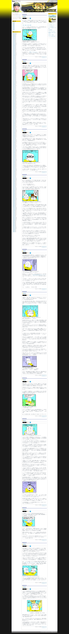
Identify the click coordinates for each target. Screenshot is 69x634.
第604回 (14, 25)
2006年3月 (14, 224)
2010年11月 (14, 179)
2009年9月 (14, 190)
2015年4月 (14, 136)
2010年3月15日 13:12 (44, 375)
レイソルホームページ (51, 23)
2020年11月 (14, 82)
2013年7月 (14, 153)
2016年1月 (14, 129)
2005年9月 (14, 229)
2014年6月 (14, 144)
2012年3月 (14, 166)
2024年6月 (14, 47)
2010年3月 (14, 185)
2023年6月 (14, 57)
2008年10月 (14, 199)
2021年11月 (14, 72)
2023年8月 (14, 55)
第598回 (24, 587)
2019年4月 (14, 97)
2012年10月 (14, 160)
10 (16, 16)
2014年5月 (14, 145)
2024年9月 (14, 45)
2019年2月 (14, 99)
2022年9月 (14, 64)
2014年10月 (14, 141)
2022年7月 (14, 66)
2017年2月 (14, 118)
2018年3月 (14, 108)
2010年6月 (14, 183)
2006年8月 (14, 220)
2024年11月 (14, 43)
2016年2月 (14, 128)
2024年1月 (14, 51)
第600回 (24, 509)
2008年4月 (14, 204)
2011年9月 (14, 171)
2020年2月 (14, 89)
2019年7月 (14, 95)
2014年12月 (14, 139)
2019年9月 (14, 93)
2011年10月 (14, 170)
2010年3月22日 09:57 (44, 246)
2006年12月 (14, 217)
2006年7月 (14, 221)
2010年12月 (14, 178)
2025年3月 (14, 40)
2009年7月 (14, 192)
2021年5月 (14, 77)
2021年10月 (14, 73)
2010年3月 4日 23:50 (44, 582)
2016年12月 (14, 120)
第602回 (14, 27)
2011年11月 (14, 169)
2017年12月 (14, 110)
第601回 (24, 420)
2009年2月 (14, 196)
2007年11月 (14, 208)
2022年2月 (14, 70)
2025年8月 (14, 36)
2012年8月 (14, 162)
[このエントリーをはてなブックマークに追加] (30, 63)
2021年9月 (14, 74)
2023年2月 (14, 60)
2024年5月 (14, 48)
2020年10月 (14, 83)
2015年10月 (14, 131)
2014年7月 (14, 143)
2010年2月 (14, 186)
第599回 (14, 29)
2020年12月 (14, 81)
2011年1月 (14, 177)
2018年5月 (14, 106)
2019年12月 (14, 91)
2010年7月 (14, 182)
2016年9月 (14, 122)
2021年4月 (14, 78)
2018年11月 (14, 101)
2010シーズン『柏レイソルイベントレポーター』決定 (32, 562)
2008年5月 (14, 203)
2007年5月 (14, 213)
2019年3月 (14, 98)
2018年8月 (14, 104)
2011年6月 (14, 173)
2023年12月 (14, 52)
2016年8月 (14, 123)
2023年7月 (14, 56)
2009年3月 (14, 195)
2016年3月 (14, 127)
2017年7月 (14, 114)
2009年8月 (14, 191)
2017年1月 (14, 119)
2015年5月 (14, 135)
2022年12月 (14, 62)
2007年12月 (14, 207)
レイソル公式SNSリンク (51, 26)
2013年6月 (14, 154)
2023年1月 (14, 61)
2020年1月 (14, 90)
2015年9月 (14, 132)
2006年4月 (14, 223)
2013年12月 (14, 149)
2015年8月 (14, 133)
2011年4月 (14, 175)
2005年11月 (14, 227)
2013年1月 (14, 158)
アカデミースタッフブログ (51, 31)
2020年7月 (14, 85)
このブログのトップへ (44, 247)
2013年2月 (14, 157)
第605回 (24, 176)
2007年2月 (14, 215)
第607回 (14, 23)
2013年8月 (14, 152)
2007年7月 (14, 211)
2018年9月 (14, 103)
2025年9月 (14, 35)
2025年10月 (14, 34)
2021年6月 (14, 76)
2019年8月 (14, 94)
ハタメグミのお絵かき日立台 (51, 36)
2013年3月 (14, 156)
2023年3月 (14, 59)
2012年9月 (14, 161)
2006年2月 (14, 225)
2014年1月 (14, 148)
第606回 (24, 130)
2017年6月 (14, 115)
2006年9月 (14, 219)
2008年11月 (14, 198)
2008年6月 (14, 202)
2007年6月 (14, 212)
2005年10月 (14, 228)
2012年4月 (14, 165)
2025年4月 (14, 39)
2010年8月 (14, 181)
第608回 (14, 22)
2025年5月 (14, 38)
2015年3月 (14, 137)
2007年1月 (14, 216)
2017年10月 (14, 112)
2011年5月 (14, 174)
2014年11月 (14, 140)
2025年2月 (14, 41)
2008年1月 (14, 206)
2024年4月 (14, 49)
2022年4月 (14, 68)
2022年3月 (14, 69)
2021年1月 (14, 80)
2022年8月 (14, 65)
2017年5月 (14, 116)
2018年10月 (14, 102)
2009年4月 (14, 194)
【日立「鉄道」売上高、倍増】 (26, 25)
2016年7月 (14, 124)
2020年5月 (14, 87)
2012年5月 (14, 164)
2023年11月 (14, 53)
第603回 (14, 26)
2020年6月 (14, 86)
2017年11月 (14, 111)
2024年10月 (14, 44)
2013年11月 (14, 150)
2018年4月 (14, 107)
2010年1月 (14, 187)
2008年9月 (14, 200)
